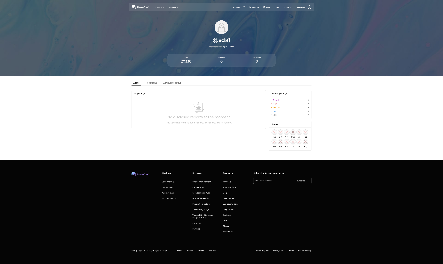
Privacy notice (278, 251)
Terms (291, 251)
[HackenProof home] (145, 176)
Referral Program (262, 251)
